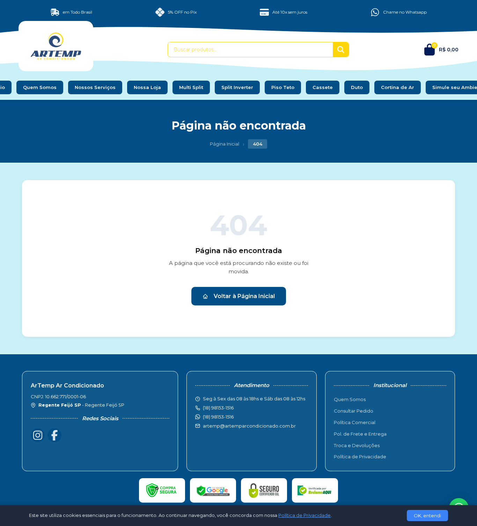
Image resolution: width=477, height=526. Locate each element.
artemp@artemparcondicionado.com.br (249, 426)
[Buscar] (341, 49)
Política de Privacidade (360, 456)
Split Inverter (237, 87)
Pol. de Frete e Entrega (360, 434)
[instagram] (38, 435)
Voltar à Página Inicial (244, 296)
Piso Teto (282, 87)
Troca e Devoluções (357, 445)
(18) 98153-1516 (218, 417)
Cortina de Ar (397, 87)
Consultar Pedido (353, 411)
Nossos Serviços (95, 87)
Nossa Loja (147, 87)
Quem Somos (40, 87)
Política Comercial (354, 422)
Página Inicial (224, 144)
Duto (357, 87)
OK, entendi (427, 515)
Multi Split (191, 87)
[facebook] (54, 435)
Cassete (323, 87)
